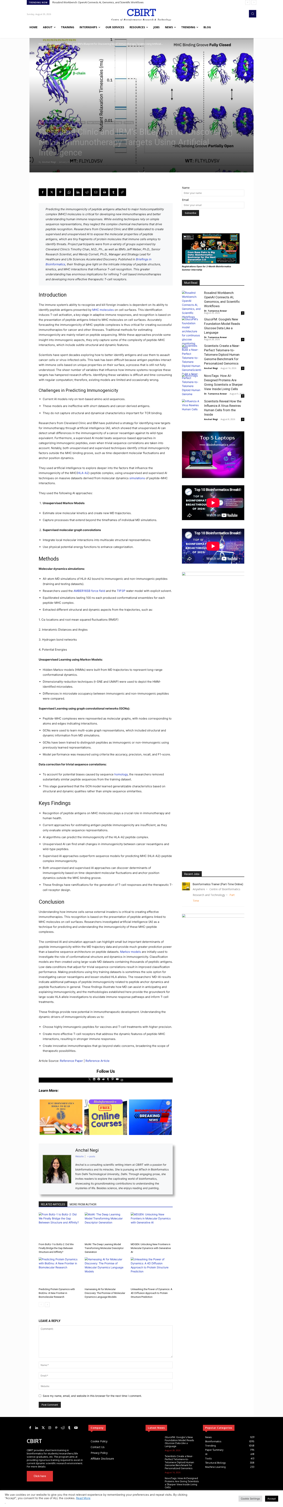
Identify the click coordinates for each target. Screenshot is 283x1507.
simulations (137, 478)
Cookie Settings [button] (250, 1498)
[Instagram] (49, 1428)
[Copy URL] (122, 192)
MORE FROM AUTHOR (83, 1204)
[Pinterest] (60, 192)
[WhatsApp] (69, 192)
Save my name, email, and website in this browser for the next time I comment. (92, 1395)
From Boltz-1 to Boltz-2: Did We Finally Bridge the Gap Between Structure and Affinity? (56, 1248)
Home (42, 43)
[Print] (104, 192)
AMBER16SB (82, 591)
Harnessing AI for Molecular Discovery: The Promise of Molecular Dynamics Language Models (105, 1293)
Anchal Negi (49, 161)
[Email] (96, 192)
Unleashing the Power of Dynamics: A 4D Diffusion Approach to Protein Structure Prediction (151, 1293)
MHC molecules (103, 310)
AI (50, 43)
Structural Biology (113, 122)
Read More (83, 1498)
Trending (129, 122)
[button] (252, 13)
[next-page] (47, 1304)
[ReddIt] (87, 192)
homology (121, 774)
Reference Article (97, 1061)
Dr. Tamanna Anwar (215, 310)
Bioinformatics (52, 122)
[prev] (247, 2)
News (64, 122)
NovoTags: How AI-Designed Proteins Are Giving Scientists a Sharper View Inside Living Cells (182, 1483)
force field (98, 591)
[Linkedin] (78, 192)
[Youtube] (77, 1476)
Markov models (130, 952)
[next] (253, 2)
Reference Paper (71, 1061)
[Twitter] (43, 1428)
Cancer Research (77, 122)
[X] (51, 192)
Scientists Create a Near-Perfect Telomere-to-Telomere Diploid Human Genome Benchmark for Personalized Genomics (222, 354)
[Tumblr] (113, 192)
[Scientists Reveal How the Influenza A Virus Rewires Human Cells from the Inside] (191, 408)
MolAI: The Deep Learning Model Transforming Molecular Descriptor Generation (104, 1248)
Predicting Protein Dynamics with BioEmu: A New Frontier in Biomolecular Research (57, 1293)
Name (186, 187)
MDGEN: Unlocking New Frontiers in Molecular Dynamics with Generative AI (151, 1248)
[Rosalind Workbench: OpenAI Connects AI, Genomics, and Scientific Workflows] (191, 305)
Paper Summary (95, 122)
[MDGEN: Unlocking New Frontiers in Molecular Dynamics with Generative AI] (152, 1226)
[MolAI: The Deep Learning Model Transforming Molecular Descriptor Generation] (106, 1226)
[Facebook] (42, 192)
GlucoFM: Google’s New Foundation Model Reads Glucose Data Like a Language (99, 2)
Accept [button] (271, 1498)
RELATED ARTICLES (53, 1204)
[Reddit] (62, 1428)
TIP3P (121, 591)
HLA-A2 (83, 473)
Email (185, 200)
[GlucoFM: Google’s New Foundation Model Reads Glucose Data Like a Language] (191, 333)
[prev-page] (41, 1304)
